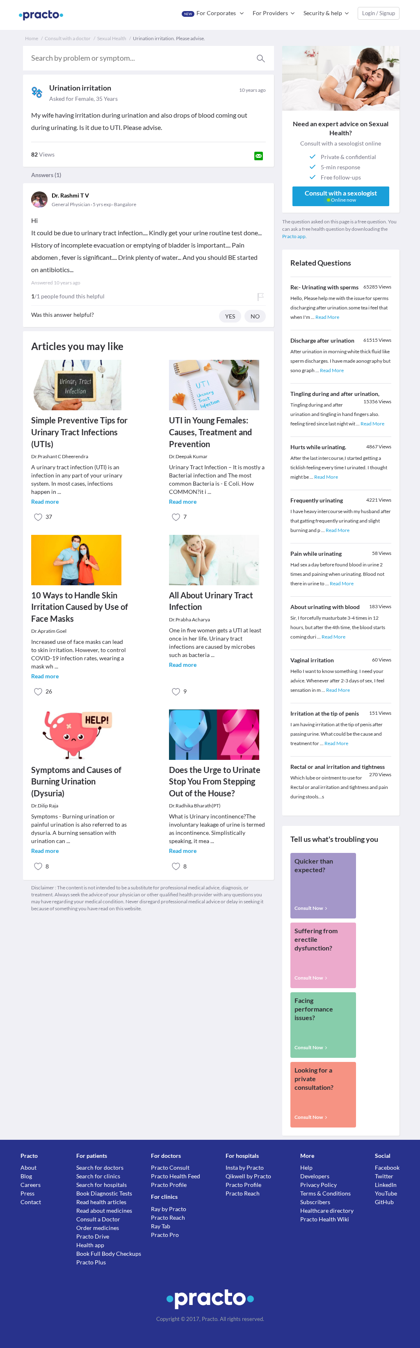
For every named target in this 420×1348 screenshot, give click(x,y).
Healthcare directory (327, 1210)
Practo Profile (169, 1184)
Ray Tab (160, 1226)
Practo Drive (92, 1236)
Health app (90, 1244)
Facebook (387, 1167)
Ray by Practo (168, 1208)
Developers (314, 1176)
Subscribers (315, 1201)
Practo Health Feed (175, 1176)
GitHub (384, 1201)
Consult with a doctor (68, 38)
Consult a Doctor (98, 1219)
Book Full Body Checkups (108, 1253)
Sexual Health (111, 38)
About (29, 1167)
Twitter (384, 1176)
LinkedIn (386, 1184)
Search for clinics (98, 1176)
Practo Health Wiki (324, 1219)
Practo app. (294, 236)
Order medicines (97, 1227)
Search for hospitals (101, 1184)
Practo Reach (168, 1217)
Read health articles (101, 1201)
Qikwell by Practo (248, 1176)
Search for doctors (99, 1167)
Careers (31, 1184)
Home (31, 38)
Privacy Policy (318, 1184)
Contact (31, 1201)
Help (306, 1167)
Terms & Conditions (325, 1193)
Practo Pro (165, 1234)
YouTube (386, 1193)
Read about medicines (104, 1210)
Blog (26, 1176)
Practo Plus (91, 1262)
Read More (327, 317)
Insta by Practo (245, 1167)
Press (27, 1193)
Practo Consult (170, 1167)
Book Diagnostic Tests (104, 1193)
